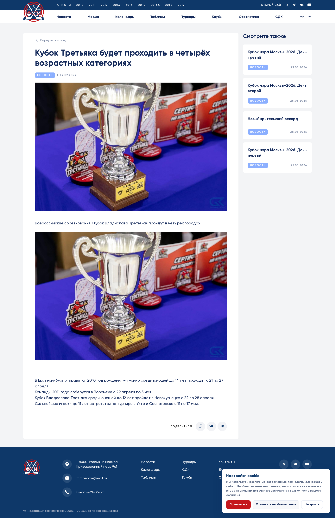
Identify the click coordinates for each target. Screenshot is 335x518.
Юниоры (64, 5)
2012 (104, 5)
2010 (79, 5)
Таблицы (157, 17)
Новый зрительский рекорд (273, 118)
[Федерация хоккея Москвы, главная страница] (33, 12)
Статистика (249, 17)
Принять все (238, 504)
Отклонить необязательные (276, 504)
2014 (129, 5)
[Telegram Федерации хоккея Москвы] (294, 5)
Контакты (227, 462)
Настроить (312, 504)
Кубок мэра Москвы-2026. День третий (277, 55)
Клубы (217, 17)
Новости (64, 17)
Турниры (188, 17)
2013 (116, 5)
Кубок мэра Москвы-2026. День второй (277, 88)
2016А (155, 5)
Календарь (124, 17)
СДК (279, 17)
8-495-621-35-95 (90, 492)
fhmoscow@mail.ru (91, 478)
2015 (141, 5)
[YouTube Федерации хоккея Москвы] (309, 5)
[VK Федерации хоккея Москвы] (301, 5)
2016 (168, 5)
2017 (181, 5)
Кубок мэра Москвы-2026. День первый (277, 152)
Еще (302, 17)
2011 (92, 5)
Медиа (93, 17)
